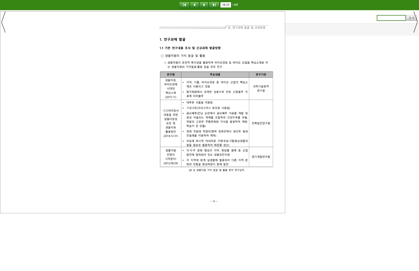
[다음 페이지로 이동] (204, 5)
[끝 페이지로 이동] (214, 5)
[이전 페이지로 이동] (194, 5)
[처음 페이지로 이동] (184, 5)
